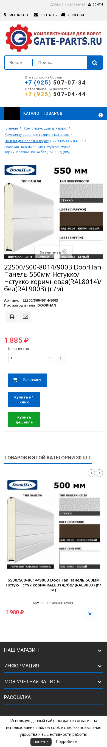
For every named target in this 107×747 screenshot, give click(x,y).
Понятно (41, 741)
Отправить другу (26, 317)
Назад (91, 473)
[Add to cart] (90, 614)
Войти (97, 4)
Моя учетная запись (32, 681)
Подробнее (66, 741)
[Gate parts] (53, 39)
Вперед (99, 473)
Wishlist (85, 113)
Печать (13, 317)
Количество (18, 348)
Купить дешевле (24, 420)
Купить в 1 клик (24, 400)
